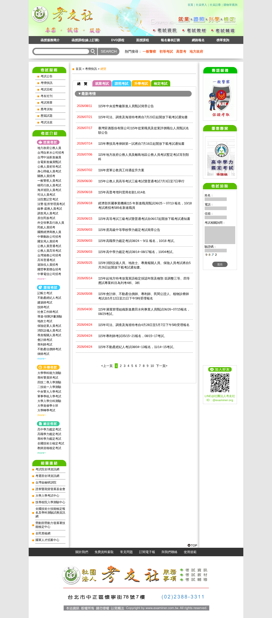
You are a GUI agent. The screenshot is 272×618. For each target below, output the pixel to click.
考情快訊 (46, 82)
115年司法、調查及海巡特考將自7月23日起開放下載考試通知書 (143, 117)
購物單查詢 (230, 4)
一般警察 (149, 51)
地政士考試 (44, 321)
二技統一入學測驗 (49, 387)
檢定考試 (160, 83)
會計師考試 (44, 339)
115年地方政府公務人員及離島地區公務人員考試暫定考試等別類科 (143, 157)
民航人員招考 (46, 227)
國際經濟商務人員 (49, 232)
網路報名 (198, 40)
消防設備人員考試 (49, 330)
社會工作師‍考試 (47, 311)
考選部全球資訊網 (47, 476)
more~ (41, 278)
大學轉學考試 (46, 410)
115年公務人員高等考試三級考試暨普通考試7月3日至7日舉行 (141, 181)
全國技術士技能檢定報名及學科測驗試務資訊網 (50, 512)
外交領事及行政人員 (50, 222)
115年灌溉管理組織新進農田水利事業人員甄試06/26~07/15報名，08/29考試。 (144, 312)
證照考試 (121, 83)
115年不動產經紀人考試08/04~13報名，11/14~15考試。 (137, 347)
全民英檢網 (42, 533)
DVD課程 (117, 40)
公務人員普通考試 (49, 246)
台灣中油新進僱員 (49, 157)
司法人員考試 (46, 194)
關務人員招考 (46, 176)
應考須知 (46, 109)
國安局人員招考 (47, 241)
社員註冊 (215, 4)
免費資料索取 (104, 552)
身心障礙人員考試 (49, 171)
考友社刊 (46, 96)
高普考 (181, 51)
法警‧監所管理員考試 (51, 204)
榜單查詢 (223, 40)
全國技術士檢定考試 (50, 443)
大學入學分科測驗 (49, 401)
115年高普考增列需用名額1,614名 (122, 192)
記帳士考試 (44, 293)
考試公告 (46, 76)
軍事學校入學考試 (49, 396)
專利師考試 (44, 344)
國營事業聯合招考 (49, 269)
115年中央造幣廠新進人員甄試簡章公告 (126, 106)
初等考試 (166, 51)
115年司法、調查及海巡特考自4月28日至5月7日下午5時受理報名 (144, 325)
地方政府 (196, 51)
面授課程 (142, 40)
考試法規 (46, 122)
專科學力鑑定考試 (49, 438)
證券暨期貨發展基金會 (50, 489)
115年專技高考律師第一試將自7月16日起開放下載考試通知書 (141, 143)
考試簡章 (46, 102)
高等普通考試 (46, 260)
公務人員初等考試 (49, 166)
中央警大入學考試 (49, 391)
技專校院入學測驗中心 (50, 502)
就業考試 (102, 83)
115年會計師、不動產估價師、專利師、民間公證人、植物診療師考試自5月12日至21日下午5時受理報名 (143, 296)
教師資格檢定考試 (49, 448)
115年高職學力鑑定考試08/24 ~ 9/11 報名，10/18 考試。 (137, 241)
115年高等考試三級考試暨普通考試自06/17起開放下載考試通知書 (144, 219)
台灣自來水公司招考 (50, 152)
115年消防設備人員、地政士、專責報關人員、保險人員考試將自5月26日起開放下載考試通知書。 (144, 265)
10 (152, 366)
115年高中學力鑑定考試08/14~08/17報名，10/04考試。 (137, 252)
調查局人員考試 (47, 213)
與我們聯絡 (169, 552)
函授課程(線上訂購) (85, 40)
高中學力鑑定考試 (49, 429)
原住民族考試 (46, 218)
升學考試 (141, 83)
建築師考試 (44, 302)
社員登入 (201, 4)
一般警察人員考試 (49, 180)
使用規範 (190, 552)
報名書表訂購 (170, 40)
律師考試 (43, 353)
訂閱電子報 (147, 552)
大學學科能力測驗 (49, 373)
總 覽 (82, 84)
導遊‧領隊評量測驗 (49, 316)
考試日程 (46, 89)
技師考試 (43, 307)
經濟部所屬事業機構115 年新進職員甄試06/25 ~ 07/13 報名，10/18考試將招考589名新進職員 (145, 205)
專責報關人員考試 (49, 335)
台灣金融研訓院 (45, 482)
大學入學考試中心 (47, 495)
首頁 (190, 4)
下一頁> (161, 366)
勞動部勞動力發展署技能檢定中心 (50, 524)
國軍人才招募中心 (47, 540)
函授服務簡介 (50, 40)
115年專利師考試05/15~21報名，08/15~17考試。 (132, 336)
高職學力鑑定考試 (49, 434)
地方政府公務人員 (49, 148)
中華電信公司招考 (49, 274)
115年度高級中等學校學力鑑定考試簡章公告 (129, 230)
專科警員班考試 (47, 377)
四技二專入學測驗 (49, 382)
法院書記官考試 (47, 199)
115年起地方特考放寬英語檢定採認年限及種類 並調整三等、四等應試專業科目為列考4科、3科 (144, 281)
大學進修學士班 (47, 405)
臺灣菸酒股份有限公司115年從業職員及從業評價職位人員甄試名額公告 (143, 130)
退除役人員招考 (47, 264)
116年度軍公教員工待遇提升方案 (121, 170)
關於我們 (81, 552)
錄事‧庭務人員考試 (49, 208)
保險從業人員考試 (49, 325)
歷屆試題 (46, 115)
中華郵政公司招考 (49, 236)
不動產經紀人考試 (49, 297)
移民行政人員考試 (49, 185)
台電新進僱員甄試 (49, 162)
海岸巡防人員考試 (49, 190)
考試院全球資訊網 (47, 469)
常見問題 (126, 552)
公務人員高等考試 (49, 250)
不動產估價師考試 (49, 349)
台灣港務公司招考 (49, 255)
